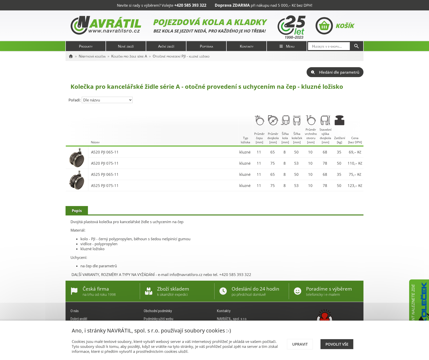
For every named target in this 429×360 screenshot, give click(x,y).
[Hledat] (356, 46)
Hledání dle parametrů (339, 72)
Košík (344, 26)
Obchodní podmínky (158, 311)
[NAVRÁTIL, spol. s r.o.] (71, 56)
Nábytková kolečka (92, 56)
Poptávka (206, 46)
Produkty (86, 46)
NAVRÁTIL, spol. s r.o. (232, 319)
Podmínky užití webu (158, 319)
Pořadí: (75, 99)
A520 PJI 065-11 (105, 152)
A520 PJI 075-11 (105, 163)
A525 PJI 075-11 (105, 185)
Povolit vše (336, 344)
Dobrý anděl (79, 319)
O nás (75, 311)
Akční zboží (166, 46)
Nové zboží (126, 46)
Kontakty (246, 46)
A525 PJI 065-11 (105, 174)
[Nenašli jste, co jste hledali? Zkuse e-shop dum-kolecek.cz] (419, 316)
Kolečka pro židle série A (129, 56)
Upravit (300, 344)
